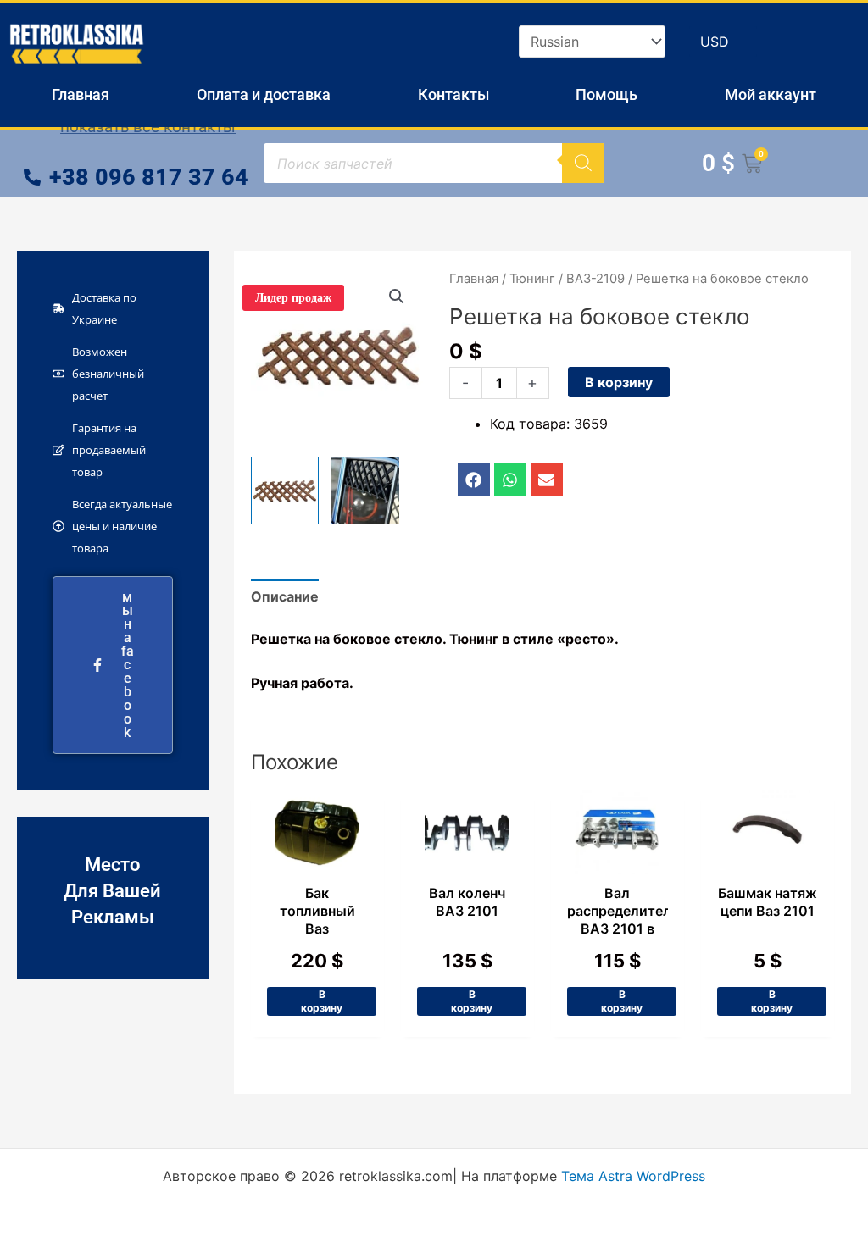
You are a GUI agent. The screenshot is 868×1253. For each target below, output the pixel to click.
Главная (80, 94)
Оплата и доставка (264, 94)
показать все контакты (148, 126)
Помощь (606, 94)
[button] (396, 296)
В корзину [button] (321, 1001)
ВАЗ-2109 (595, 278)
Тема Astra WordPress (633, 1175)
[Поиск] (583, 163)
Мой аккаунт (770, 94)
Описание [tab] (285, 596)
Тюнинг (532, 278)
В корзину (619, 382)
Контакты (453, 94)
